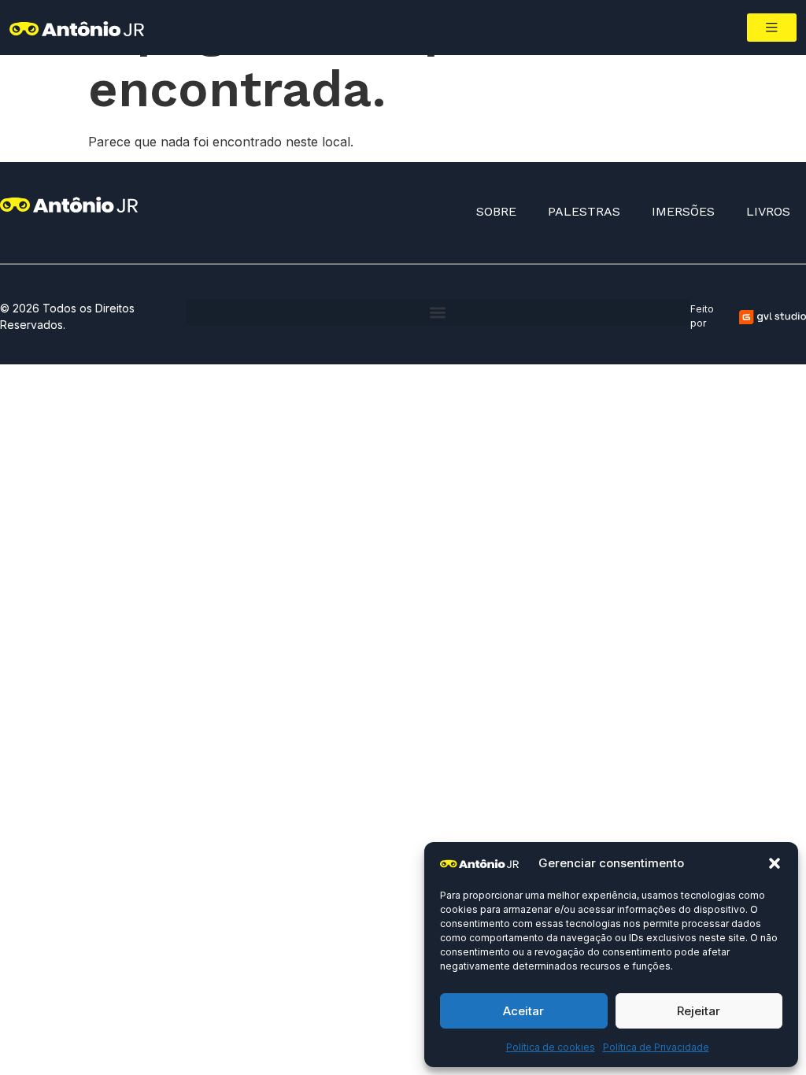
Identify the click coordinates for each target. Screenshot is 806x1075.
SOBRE (496, 211)
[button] (774, 863)
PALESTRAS (584, 211)
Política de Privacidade (656, 1047)
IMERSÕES (683, 211)
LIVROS (768, 211)
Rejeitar (698, 1010)
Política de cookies (550, 1047)
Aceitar (523, 1010)
